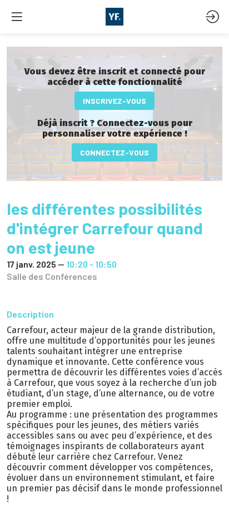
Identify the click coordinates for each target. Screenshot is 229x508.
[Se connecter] (212, 16)
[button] (114, 101)
